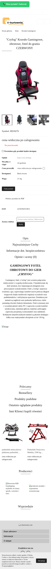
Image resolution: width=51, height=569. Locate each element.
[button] (25, 531)
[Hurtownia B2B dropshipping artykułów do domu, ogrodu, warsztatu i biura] (14, 488)
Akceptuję (41, 561)
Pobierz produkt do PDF (15, 199)
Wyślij (21, 224)
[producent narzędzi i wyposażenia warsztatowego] (37, 488)
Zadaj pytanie (8, 189)
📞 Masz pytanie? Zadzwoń (14, 4)
